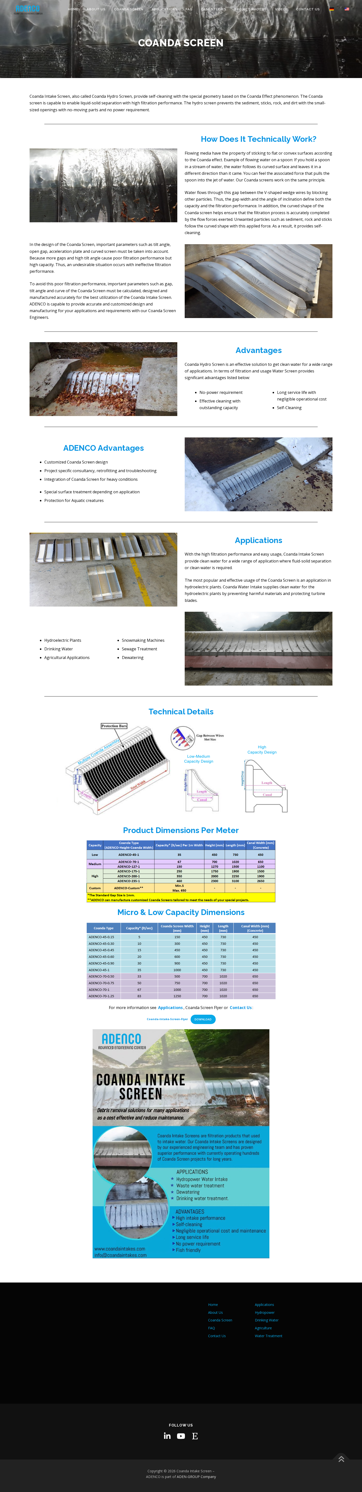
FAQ (189, 9)
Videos (281, 9)
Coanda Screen (128, 9)
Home (73, 9)
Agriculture (263, 1328)
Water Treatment (268, 1335)
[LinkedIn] (167, 1436)
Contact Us (308, 9)
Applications (164, 9)
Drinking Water (267, 1320)
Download (203, 1019)
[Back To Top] (341, 1459)
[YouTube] (181, 1436)
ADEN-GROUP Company (196, 1476)
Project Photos (251, 9)
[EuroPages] (194, 1436)
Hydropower (265, 1312)
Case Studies (213, 9)
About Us (96, 9)
